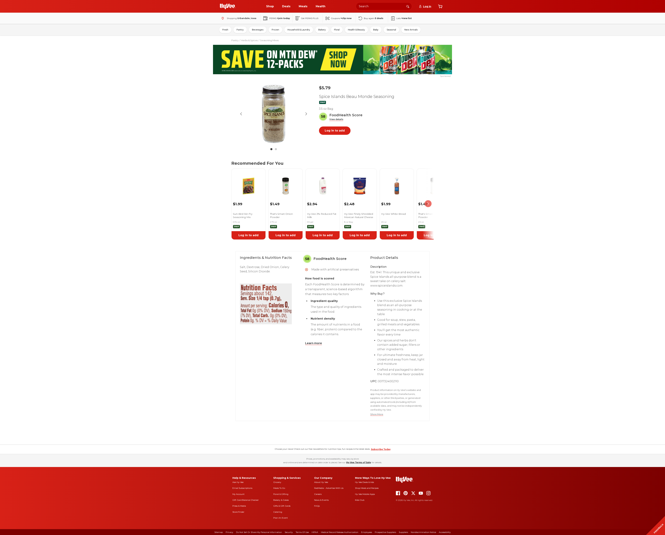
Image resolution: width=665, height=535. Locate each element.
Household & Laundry (298, 29)
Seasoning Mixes (269, 40)
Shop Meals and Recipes (367, 488)
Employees (366, 532)
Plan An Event (280, 517)
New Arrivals (411, 29)
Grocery (277, 482)
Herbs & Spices (249, 40)
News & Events (321, 500)
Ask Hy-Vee (237, 482)
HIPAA (315, 532)
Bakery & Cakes (281, 500)
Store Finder (238, 512)
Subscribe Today (381, 449)
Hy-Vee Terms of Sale (358, 462)
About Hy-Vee (321, 482)
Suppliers (403, 532)
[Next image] (306, 114)
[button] (336, 119)
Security (289, 532)
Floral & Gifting (280, 494)
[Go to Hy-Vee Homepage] (228, 6)
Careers (318, 494)
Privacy (229, 532)
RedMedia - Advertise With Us (328, 488)
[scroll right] (428, 204)
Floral (337, 29)
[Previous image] (241, 114)
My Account (238, 494)
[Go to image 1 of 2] (271, 149)
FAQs (317, 506)
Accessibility (445, 532)
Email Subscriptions (242, 488)
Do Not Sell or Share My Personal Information (259, 532)
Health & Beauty (356, 29)
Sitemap (218, 532)
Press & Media (239, 506)
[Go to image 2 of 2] (276, 149)
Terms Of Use (302, 532)
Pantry (240, 29)
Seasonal (391, 29)
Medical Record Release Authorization (339, 532)
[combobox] (384, 6)
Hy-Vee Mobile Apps (365, 494)
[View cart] (440, 6)
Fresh (225, 29)
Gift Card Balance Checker (245, 500)
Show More (376, 414)
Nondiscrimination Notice (423, 532)
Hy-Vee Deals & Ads (364, 482)
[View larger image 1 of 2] (273, 113)
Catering (277, 512)
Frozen (275, 29)
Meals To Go (279, 488)
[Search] (408, 6)
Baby (375, 29)
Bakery (322, 29)
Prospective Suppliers (385, 532)
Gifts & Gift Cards (281, 506)
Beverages (257, 29)
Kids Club (359, 500)
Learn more (313, 343)
